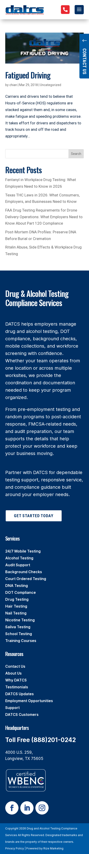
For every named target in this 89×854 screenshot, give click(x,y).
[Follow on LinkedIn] (27, 808)
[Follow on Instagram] (42, 808)
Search (76, 154)
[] (65, 17)
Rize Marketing (53, 848)
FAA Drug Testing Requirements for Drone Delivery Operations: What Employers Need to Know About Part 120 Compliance (44, 217)
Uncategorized (50, 85)
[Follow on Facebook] (11, 808)
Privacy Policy (14, 848)
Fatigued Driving (27, 75)
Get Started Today (33, 515)
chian (13, 85)
